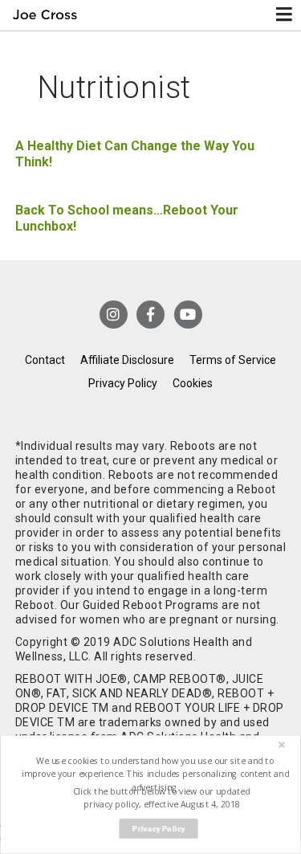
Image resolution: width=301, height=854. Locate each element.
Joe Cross (45, 15)
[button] (154, 774)
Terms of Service (232, 359)
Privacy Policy (122, 383)
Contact (45, 359)
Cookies (193, 383)
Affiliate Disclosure (127, 359)
